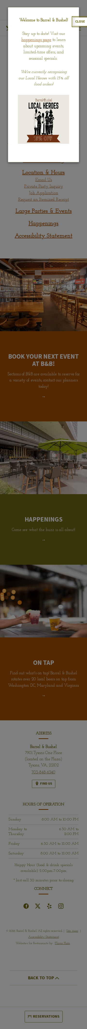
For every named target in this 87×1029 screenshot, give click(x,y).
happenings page (36, 40)
